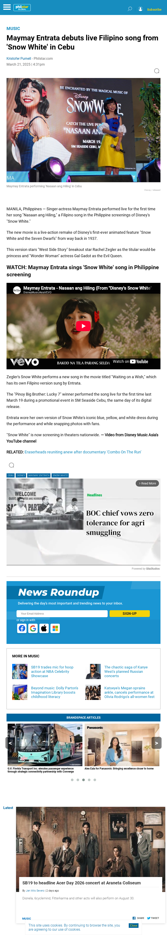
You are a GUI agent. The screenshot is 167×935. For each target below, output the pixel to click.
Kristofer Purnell (19, 58)
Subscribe (154, 9)
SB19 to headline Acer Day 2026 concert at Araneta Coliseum (81, 882)
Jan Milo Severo (35, 890)
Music (13, 28)
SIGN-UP (130, 614)
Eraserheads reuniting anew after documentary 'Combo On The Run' (83, 452)
